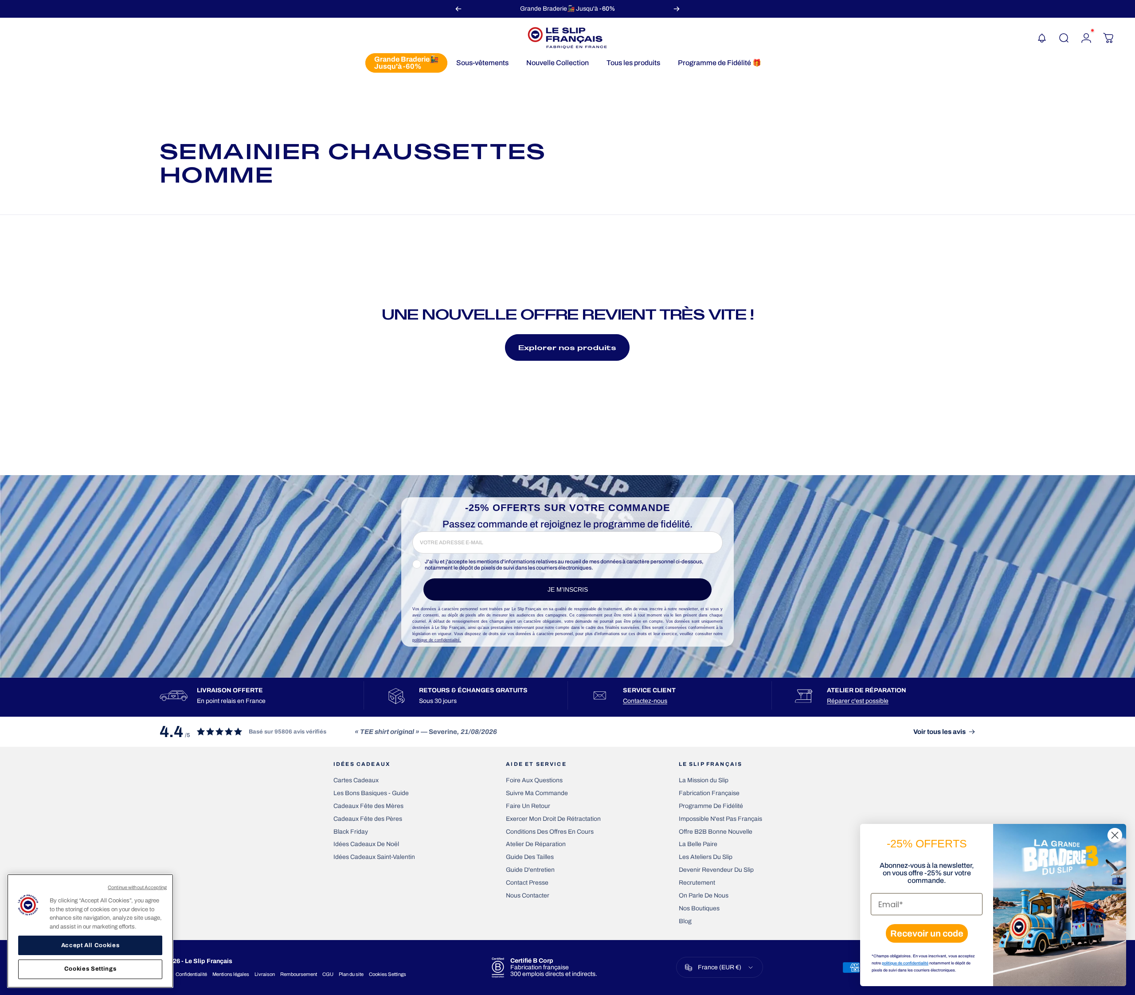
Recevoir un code (926, 933)
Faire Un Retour (528, 806)
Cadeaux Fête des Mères (368, 806)
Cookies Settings (387, 974)
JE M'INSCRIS (568, 589)
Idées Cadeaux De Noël (366, 844)
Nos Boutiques (699, 908)
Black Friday (350, 831)
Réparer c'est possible (857, 701)
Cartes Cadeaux (356, 780)
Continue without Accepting (137, 887)
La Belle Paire (698, 844)
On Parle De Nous (703, 895)
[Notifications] (1042, 38)
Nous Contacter (527, 895)
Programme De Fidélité (711, 806)
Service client (649, 690)
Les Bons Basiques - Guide (371, 793)
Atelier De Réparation (536, 844)
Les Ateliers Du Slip (705, 857)
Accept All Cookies (90, 945)
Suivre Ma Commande (537, 793)
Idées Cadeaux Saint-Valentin (374, 857)
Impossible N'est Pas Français (720, 819)
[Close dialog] (1115, 835)
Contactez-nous (645, 701)
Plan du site (351, 974)
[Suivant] (676, 8)
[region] (90, 931)
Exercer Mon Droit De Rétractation (553, 819)
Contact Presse (527, 882)
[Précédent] (458, 8)
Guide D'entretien (530, 869)
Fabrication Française (709, 793)
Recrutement (697, 882)
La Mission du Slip (703, 780)
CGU (327, 974)
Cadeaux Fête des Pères (367, 819)
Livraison (264, 974)
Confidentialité (191, 974)
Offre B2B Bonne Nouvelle (715, 831)
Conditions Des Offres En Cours (550, 831)
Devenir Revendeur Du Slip (716, 869)
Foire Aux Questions (534, 780)
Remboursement (298, 974)
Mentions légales (230, 974)
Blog (685, 921)
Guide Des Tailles (530, 857)
